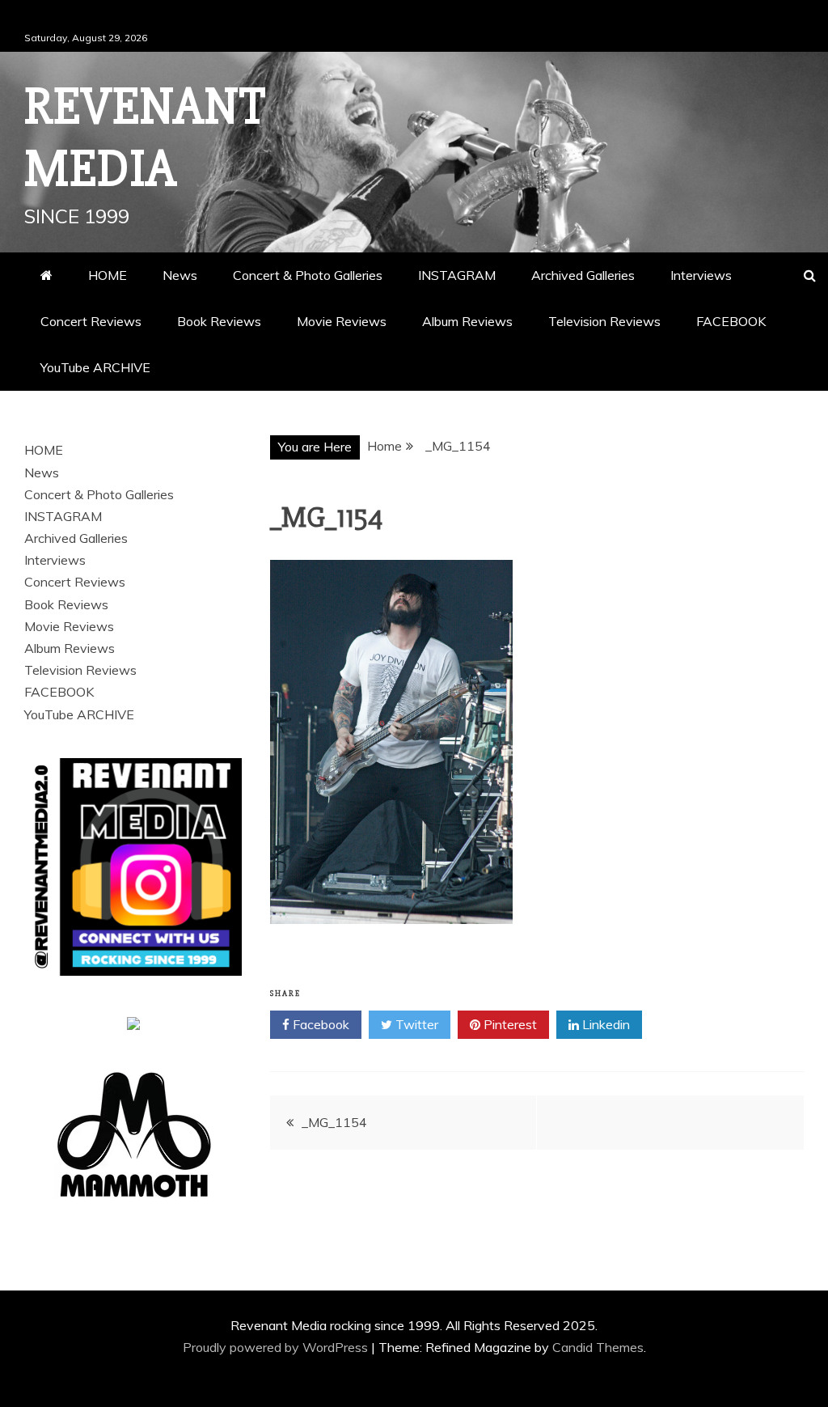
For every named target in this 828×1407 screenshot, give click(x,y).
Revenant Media (145, 138)
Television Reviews (604, 321)
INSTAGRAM (457, 275)
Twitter (415, 1024)
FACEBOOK (731, 321)
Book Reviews (219, 321)
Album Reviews (467, 321)
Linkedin (604, 1024)
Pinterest (508, 1024)
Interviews (701, 275)
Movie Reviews (342, 321)
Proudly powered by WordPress (277, 1347)
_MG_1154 (334, 1122)
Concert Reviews (91, 321)
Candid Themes (598, 1347)
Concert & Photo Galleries (307, 275)
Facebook (319, 1024)
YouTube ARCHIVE (95, 367)
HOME (107, 275)
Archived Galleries (583, 275)
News (180, 275)
